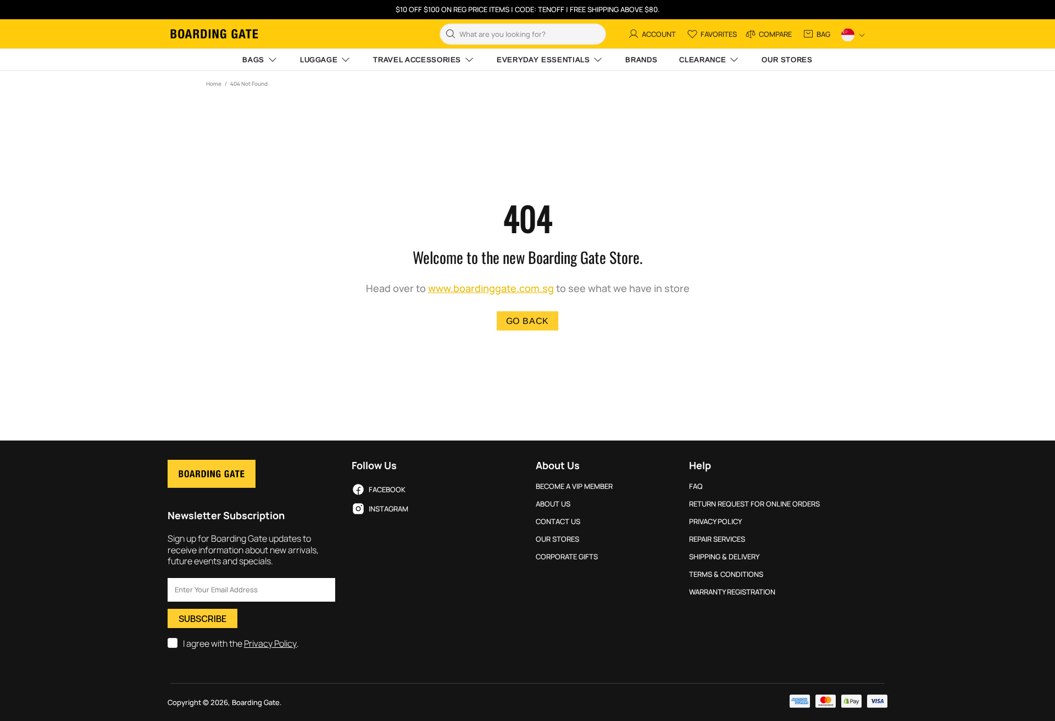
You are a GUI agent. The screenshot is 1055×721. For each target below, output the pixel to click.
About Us (553, 504)
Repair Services (717, 539)
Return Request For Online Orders (754, 504)
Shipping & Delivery (724, 557)
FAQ (696, 486)
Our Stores (557, 539)
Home (213, 83)
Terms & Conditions (726, 574)
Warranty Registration (732, 592)
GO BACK (527, 321)
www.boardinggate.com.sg (491, 288)
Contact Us (558, 521)
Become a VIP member (574, 486)
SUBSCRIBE (202, 619)
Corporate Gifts (567, 557)
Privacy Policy (270, 643)
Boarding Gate (214, 33)
